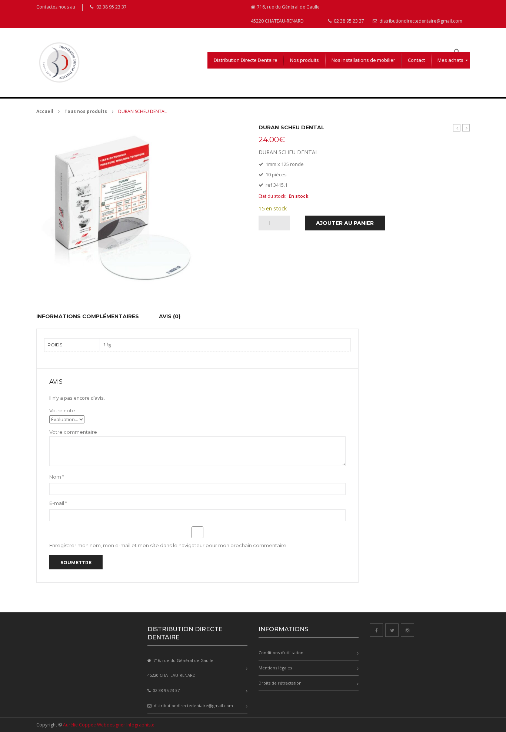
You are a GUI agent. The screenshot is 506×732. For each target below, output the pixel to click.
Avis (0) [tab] (169, 316)
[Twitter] (392, 630)
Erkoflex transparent (456, 128)
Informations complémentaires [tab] (87, 316)
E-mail (58, 503)
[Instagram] (407, 630)
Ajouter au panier (345, 223)
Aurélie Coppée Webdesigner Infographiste (108, 725)
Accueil (44, 111)
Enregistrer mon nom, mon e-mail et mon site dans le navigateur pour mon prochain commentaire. (168, 545)
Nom (56, 477)
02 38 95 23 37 (348, 21)
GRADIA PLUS (466, 128)
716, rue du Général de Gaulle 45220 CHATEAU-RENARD (285, 14)
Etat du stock (272, 196)
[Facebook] (376, 630)
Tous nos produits (85, 111)
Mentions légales (275, 668)
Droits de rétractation (280, 683)
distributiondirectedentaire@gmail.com (420, 21)
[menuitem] (245, 60)
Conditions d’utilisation (281, 652)
